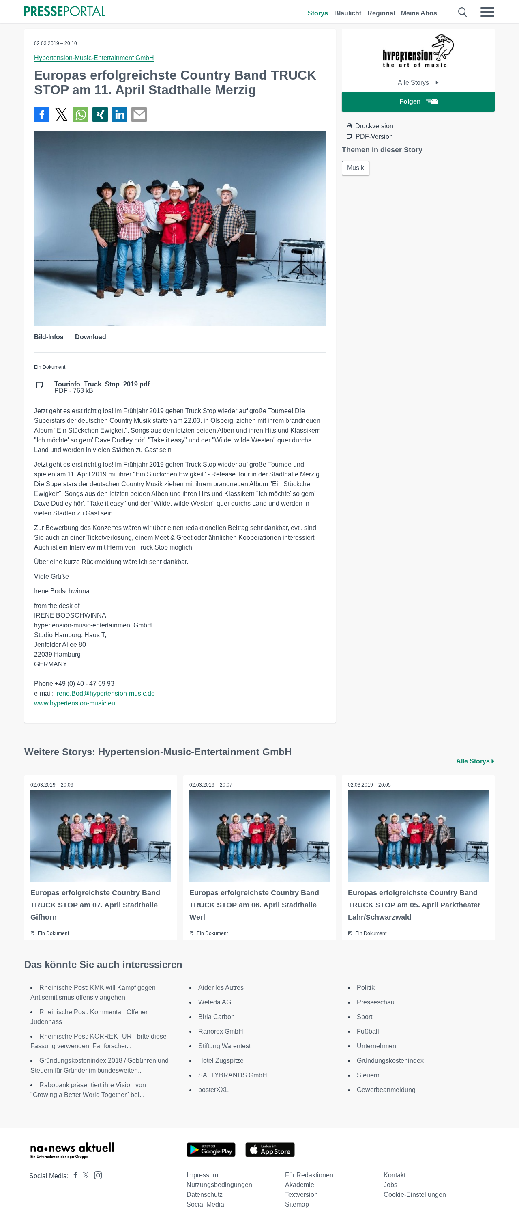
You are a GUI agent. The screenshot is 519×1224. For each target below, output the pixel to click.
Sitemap (297, 1204)
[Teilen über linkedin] (119, 114)
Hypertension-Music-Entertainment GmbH (94, 57)
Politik (366, 987)
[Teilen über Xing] (100, 114)
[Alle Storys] (418, 65)
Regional (381, 13)
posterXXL (213, 1089)
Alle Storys (414, 82)
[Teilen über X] (61, 114)
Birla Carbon (216, 1016)
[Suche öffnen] (463, 12)
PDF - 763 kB (102, 387)
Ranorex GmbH (220, 1031)
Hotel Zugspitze (221, 1060)
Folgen (410, 101)
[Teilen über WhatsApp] (80, 114)
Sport (364, 1016)
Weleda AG (214, 1002)
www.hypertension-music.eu (74, 703)
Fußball (368, 1031)
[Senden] (139, 114)
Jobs (390, 1184)
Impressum (202, 1175)
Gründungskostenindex (390, 1060)
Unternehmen (376, 1046)
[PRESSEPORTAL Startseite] (64, 12)
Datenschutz (205, 1194)
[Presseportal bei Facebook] (73, 1175)
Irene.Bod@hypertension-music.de (105, 693)
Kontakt (394, 1175)
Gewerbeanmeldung (386, 1089)
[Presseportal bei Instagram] (95, 1174)
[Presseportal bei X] (83, 1175)
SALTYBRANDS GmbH (232, 1075)
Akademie (299, 1184)
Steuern (368, 1075)
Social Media (205, 1204)
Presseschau (376, 1002)
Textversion (301, 1194)
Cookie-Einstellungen (415, 1194)
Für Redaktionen (309, 1175)
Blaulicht (347, 13)
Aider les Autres (221, 987)
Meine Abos (419, 13)
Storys (318, 13)
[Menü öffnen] (487, 12)
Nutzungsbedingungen (219, 1184)
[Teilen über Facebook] (41, 114)
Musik (355, 167)
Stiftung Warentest (224, 1046)
